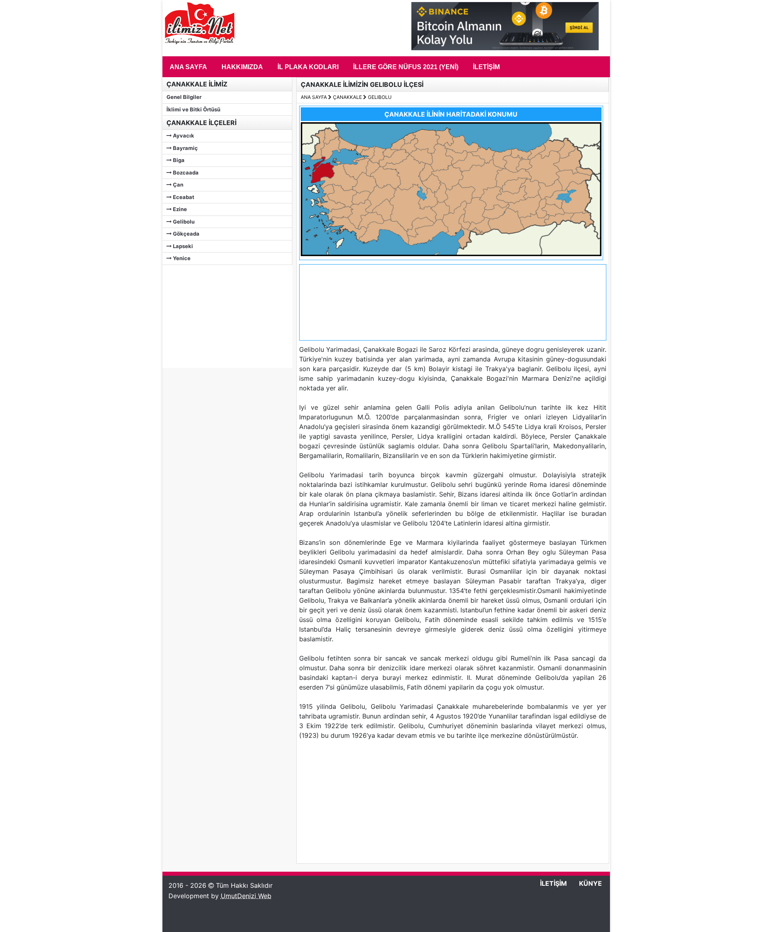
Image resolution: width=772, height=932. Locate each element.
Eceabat (183, 197)
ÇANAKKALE (347, 97)
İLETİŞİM (553, 883)
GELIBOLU (380, 97)
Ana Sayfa (188, 67)
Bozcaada (185, 172)
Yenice (181, 258)
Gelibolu (183, 221)
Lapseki (182, 246)
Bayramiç (185, 148)
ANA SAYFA (314, 97)
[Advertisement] (222, 315)
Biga (178, 160)
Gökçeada (185, 233)
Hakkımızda (242, 67)
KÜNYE (590, 883)
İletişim (486, 67)
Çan (177, 184)
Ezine (179, 209)
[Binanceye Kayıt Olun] (505, 48)
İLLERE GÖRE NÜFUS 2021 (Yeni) (405, 67)
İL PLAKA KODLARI (308, 67)
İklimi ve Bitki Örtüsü (193, 109)
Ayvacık (183, 135)
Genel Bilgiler (183, 97)
